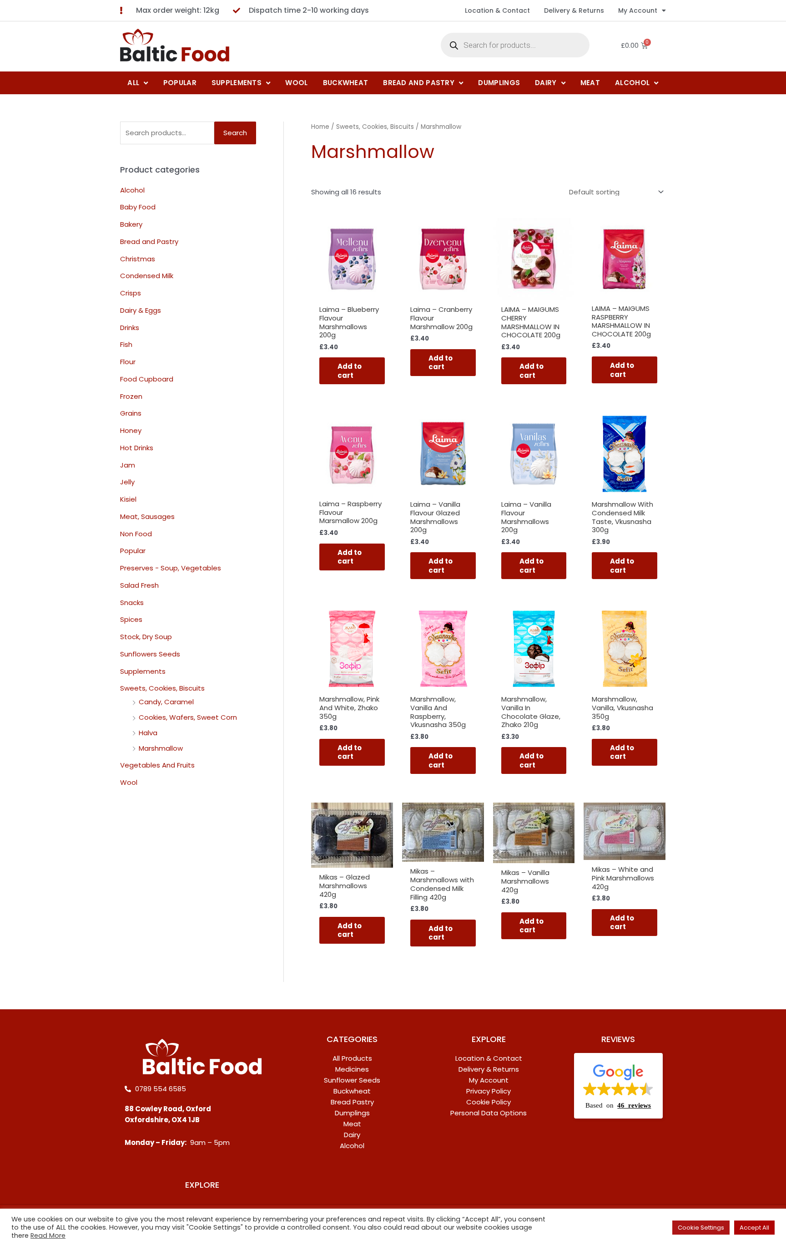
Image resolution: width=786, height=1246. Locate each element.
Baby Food (138, 207)
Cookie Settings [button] (701, 1227)
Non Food (136, 534)
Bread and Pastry (149, 241)
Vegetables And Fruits (157, 765)
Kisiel (128, 499)
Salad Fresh (139, 585)
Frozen (131, 396)
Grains (130, 413)
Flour (128, 362)
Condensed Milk (146, 276)
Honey (130, 431)
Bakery (131, 224)
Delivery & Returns (574, 10)
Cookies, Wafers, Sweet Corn (188, 717)
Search (235, 132)
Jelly (127, 482)
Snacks (132, 602)
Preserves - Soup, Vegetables (170, 568)
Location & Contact (497, 10)
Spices (131, 620)
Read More (48, 1235)
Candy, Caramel (166, 702)
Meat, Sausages (147, 516)
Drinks (129, 327)
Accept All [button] (754, 1227)
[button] (618, 1086)
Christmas (137, 259)
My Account (637, 10)
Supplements (143, 671)
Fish (126, 345)
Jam (127, 465)
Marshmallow (161, 748)
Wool (128, 783)
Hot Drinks (136, 448)
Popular (133, 551)
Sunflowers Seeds (150, 654)
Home (320, 126)
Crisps (130, 293)
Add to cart (350, 370)
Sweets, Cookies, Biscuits (162, 688)
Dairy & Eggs (140, 310)
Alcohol (132, 190)
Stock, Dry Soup (146, 637)
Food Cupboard (146, 379)
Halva (148, 732)
